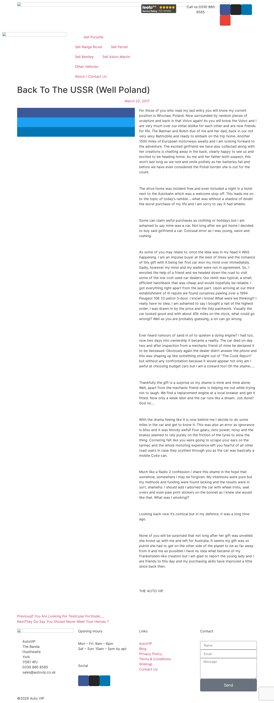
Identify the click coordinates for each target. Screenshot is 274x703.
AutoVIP (145, 643)
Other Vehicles (86, 66)
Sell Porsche (93, 37)
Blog (142, 649)
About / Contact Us (91, 76)
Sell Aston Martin (116, 57)
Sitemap (145, 664)
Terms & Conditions (155, 659)
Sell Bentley (84, 57)
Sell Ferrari (119, 47)
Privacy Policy (150, 654)
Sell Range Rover (88, 47)
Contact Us (148, 669)
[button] (76, 112)
